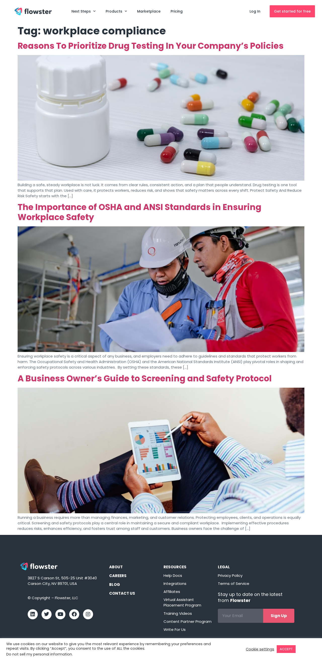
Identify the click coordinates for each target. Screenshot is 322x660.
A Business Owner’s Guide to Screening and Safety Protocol (145, 378)
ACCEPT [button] (286, 649)
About (116, 567)
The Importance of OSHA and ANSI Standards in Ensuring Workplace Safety (139, 212)
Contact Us (122, 593)
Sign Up (279, 616)
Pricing (177, 11)
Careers (118, 575)
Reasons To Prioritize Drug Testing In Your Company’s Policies (151, 46)
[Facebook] (74, 614)
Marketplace (148, 11)
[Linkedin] (33, 614)
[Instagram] (88, 614)
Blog (114, 584)
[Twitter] (47, 614)
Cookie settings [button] (260, 649)
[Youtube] (60, 614)
